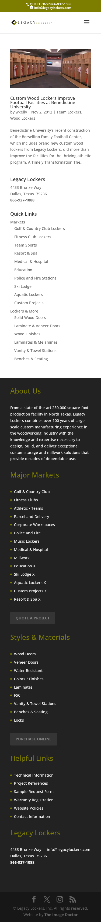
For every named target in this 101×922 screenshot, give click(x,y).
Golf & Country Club (32, 491)
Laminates (23, 687)
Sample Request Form (34, 791)
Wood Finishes (27, 333)
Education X (24, 565)
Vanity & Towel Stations (35, 350)
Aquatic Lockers (28, 294)
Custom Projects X (30, 590)
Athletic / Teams (28, 508)
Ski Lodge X (24, 574)
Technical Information (34, 775)
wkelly (21, 112)
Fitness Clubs (26, 499)
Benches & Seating (31, 358)
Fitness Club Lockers (32, 236)
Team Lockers (69, 112)
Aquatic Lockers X (30, 582)
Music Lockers (27, 541)
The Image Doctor (61, 914)
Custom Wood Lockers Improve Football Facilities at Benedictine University (42, 102)
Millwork (22, 557)
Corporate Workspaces (34, 524)
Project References (31, 783)
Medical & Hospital (31, 261)
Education (23, 269)
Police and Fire (27, 532)
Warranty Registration (34, 799)
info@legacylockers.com (68, 849)
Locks (19, 720)
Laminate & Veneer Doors (37, 325)
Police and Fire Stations (35, 278)
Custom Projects (29, 302)
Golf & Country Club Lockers (39, 228)
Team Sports (25, 245)
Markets (17, 222)
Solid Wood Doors (30, 317)
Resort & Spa (25, 253)
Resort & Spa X (27, 599)
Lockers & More (24, 311)
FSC (17, 695)
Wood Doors (25, 653)
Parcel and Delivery (31, 516)
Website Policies (28, 808)
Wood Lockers (22, 118)
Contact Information (32, 816)
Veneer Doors (26, 662)
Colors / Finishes (29, 678)
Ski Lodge (23, 286)
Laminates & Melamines (36, 342)
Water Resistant (28, 670)
